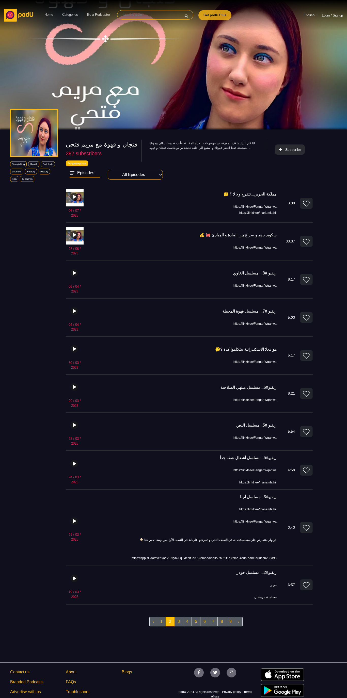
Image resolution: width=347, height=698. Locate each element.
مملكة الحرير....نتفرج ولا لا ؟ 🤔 (250, 194)
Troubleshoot (77, 692)
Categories (70, 15)
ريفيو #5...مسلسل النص (256, 425)
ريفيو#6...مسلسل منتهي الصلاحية (248, 387)
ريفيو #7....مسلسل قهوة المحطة (249, 311)
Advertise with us (25, 692)
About (71, 672)
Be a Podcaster (98, 15)
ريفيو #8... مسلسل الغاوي (255, 273)
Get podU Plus (214, 15)
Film (14, 178)
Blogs (127, 672)
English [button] (310, 15)
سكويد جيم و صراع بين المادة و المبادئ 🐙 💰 (238, 235)
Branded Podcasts (26, 682)
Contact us (19, 672)
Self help (48, 164)
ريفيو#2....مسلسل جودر (256, 572)
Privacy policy (232, 692)
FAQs (71, 682)
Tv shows (27, 178)
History (44, 171)
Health (34, 164)
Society (31, 171)
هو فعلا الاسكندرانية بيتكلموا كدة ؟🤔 (246, 349)
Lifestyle (17, 171)
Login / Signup (332, 15)
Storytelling (18, 164)
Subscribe (293, 150)
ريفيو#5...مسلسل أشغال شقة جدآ (248, 458)
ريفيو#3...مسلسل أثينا (258, 497)
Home (48, 15)
